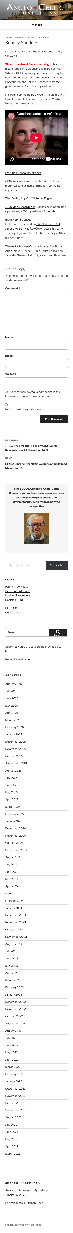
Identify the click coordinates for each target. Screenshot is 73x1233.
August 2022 (13, 1030)
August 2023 (13, 944)
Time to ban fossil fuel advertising (27, 64)
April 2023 (12, 973)
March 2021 (12, 1153)
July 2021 (11, 1124)
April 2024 (12, 886)
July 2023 (11, 951)
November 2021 (15, 1095)
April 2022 (11, 1059)
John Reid (42, 37)
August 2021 (13, 1117)
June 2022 (11, 1045)
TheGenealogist (15, 1194)
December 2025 (15, 741)
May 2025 (11, 792)
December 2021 (15, 1088)
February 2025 (14, 814)
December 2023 (15, 915)
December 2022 (15, 1001)
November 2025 (15, 749)
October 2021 (13, 1103)
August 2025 (13, 770)
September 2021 (15, 1110)
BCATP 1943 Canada (18, 219)
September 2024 (16, 850)
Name (9, 337)
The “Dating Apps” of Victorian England (29, 198)
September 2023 (16, 936)
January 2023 (13, 994)
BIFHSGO (11, 608)
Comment (12, 288)
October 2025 (14, 756)
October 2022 (14, 1016)
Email (9, 355)
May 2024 (11, 879)
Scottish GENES (15, 599)
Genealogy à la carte (17, 591)
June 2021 (11, 1132)
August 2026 (13, 684)
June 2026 (11, 698)
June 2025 (11, 785)
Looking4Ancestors (17, 595)
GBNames (11, 181)
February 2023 (14, 987)
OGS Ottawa (13, 612)
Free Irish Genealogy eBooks (23, 173)
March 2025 (13, 806)
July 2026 (11, 691)
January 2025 (13, 821)
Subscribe (56, 565)
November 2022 (15, 1009)
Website (10, 373)
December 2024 (15, 828)
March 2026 (13, 720)
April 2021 (11, 1146)
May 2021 (11, 1139)
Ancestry (11, 1190)
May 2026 (11, 705)
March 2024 (13, 893)
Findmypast (25, 1190)
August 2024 (13, 857)
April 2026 (12, 712)
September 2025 (16, 763)
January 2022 (13, 1081)
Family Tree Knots (16, 586)
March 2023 (13, 980)
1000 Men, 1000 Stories (20, 207)
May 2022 (11, 1052)
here (8, 651)
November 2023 (15, 922)
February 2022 (14, 1074)
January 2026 (13, 734)
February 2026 (14, 727)
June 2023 (11, 958)
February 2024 (14, 900)
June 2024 (11, 871)
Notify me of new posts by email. (25, 409)
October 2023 (14, 929)
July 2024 (11, 864)
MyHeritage (41, 1190)
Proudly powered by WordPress (23, 1224)
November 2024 (15, 835)
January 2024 (13, 908)
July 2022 (11, 1038)
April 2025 (12, 799)
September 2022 (16, 1023)
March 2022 (12, 1066)
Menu (38, 24)
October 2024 (14, 842)
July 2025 (11, 777)
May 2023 (11, 965)
